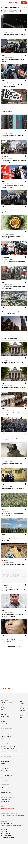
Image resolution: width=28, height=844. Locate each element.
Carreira (3, 707)
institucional (4, 829)
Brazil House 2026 (5, 761)
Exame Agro (22, 708)
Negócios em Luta (5, 777)
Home (2, 697)
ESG (2, 712)
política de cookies (5, 833)
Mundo (21, 699)
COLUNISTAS (4, 723)
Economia (3, 709)
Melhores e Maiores (5, 787)
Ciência (21, 715)
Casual (21, 701)
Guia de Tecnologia (5, 734)
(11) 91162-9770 (7, 801)
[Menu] (2, 3)
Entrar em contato (5, 799)
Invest (2, 719)
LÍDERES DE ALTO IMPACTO (7, 702)
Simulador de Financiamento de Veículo (9, 751)
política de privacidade (6, 835)
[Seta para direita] (24, 7)
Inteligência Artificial (5, 716)
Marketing (22, 703)
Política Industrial (5, 780)
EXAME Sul (3, 763)
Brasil (2, 705)
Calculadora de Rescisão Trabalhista (9, 746)
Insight (20, 7)
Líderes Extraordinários (6, 775)
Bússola (2, 766)
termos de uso (4, 831)
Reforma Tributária (5, 759)
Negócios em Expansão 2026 (11, 7)
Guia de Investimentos (6, 736)
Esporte (21, 706)
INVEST (2, 7)
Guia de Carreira (4, 738)
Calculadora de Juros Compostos (8, 748)
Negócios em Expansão (6, 792)
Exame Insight (4, 714)
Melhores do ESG (5, 790)
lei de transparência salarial (8, 837)
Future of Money (23, 713)
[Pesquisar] (5, 3)
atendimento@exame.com (7, 808)
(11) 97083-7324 (7, 823)
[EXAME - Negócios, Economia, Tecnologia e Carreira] (13, 2)
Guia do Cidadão (4, 731)
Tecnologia (22, 710)
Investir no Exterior (5, 773)
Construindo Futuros (5, 768)
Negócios (3, 721)
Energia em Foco (4, 770)
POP (21, 717)
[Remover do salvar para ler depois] (25, 30)
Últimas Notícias (4, 700)
